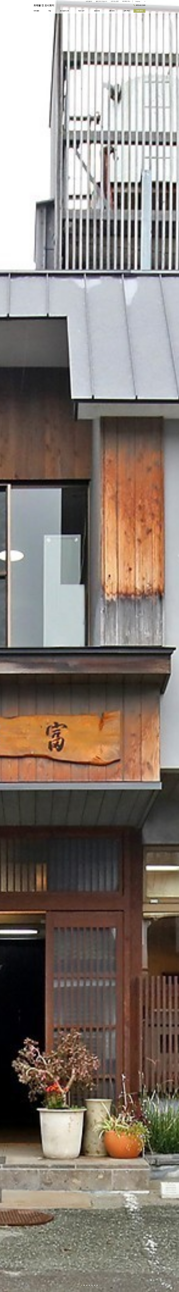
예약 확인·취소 (126, 1)
